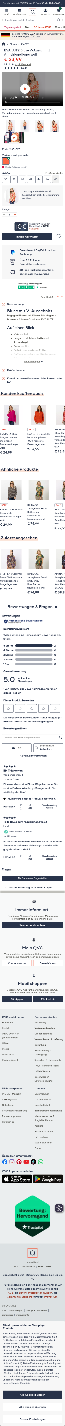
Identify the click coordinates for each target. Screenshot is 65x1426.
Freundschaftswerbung (14, 1110)
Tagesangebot (12, 27)
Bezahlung (40, 1044)
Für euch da (8, 1121)
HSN (4, 1310)
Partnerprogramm (11, 1116)
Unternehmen (41, 1093)
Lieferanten (8, 1054)
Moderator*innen (43, 1131)
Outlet (38, 1148)
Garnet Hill (42, 1310)
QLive (5, 1043)
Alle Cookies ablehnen (32, 1407)
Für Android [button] (48, 999)
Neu (27, 27)
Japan (48, 1266)
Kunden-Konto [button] (17, 963)
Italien (40, 1266)
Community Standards (20, 1296)
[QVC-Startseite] (3, 44)
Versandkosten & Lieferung (48, 1039)
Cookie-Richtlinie (20, 1382)
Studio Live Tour (43, 1142)
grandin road (7, 1315)
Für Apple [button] (17, 999)
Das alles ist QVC (43, 1099)
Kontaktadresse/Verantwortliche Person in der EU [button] (35, 380)
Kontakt (6, 1028)
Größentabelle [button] (16, 370)
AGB (11, 1292)
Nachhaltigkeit (42, 1105)
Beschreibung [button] (15, 304)
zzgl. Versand (23, 64)
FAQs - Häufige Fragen (46, 1065)
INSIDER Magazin (11, 1093)
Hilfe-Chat (8, 1022)
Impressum (51, 1296)
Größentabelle (54, 173)
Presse (5, 1048)
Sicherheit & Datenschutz (47, 1060)
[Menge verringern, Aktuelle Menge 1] (4, 214)
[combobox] (29, 20)
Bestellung (40, 1022)
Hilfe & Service (42, 1071)
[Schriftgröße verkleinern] (61, 296)
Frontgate (30, 1310)
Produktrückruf (10, 1060)
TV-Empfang (41, 1137)
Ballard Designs (16, 1310)
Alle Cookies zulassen (32, 1394)
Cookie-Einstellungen (33, 1419)
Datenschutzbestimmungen (35, 1292)
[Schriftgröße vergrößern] (57, 296)
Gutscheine (8, 1105)
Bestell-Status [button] (48, 963)
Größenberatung (43, 1033)
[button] (6, 12)
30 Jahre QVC (42, 27)
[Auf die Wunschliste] (59, 236)
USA (16, 1266)
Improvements (22, 1315)
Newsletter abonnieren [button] (32, 925)
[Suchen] (59, 20)
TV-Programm (9, 1099)
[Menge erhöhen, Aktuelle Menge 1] (15, 214)
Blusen (13, 44)
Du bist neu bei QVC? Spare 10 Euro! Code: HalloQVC (31, 3)
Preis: (5, 149)
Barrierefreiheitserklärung (48, 1110)
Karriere (38, 1125)
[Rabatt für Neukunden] (32, 225)
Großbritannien (28, 1266)
